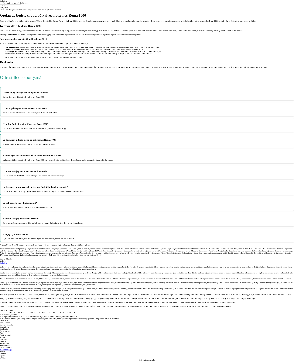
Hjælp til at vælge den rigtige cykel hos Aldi (256, 253)
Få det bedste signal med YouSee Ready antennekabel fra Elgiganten (40, 251)
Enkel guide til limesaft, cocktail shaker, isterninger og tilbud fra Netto (98, 249)
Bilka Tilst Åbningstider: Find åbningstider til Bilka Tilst (231, 249)
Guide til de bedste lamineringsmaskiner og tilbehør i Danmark (216, 253)
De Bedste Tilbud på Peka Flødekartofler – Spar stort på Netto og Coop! (75, 255)
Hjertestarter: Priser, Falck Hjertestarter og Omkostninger (171, 253)
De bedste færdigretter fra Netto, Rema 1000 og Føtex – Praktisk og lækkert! (94, 251)
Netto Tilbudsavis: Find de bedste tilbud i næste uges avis (145, 249)
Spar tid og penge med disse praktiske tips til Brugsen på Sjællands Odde (44, 249)
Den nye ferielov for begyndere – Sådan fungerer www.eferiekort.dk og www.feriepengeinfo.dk (114, 253)
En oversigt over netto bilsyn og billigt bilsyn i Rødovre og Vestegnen (149, 251)
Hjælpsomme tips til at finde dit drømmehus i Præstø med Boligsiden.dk (202, 251)
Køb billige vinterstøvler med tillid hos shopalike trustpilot (189, 249)
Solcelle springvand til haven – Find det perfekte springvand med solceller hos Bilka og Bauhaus (43, 253)
